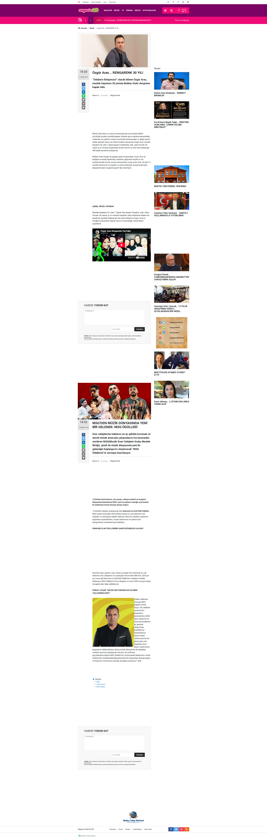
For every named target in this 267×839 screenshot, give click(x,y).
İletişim (127, 829)
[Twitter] (83, 88)
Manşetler (86, 2)
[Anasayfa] (79, 2)
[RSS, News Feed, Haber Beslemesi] (186, 829)
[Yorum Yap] (83, 107)
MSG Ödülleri (101, 687)
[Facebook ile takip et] (171, 829)
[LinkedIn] (83, 92)
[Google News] (104, 95)
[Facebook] (83, 84)
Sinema (129, 10)
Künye (121, 829)
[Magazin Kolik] (89, 10)
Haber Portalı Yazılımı (88, 836)
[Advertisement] (121, 114)
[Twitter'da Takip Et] (178, 2)
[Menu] (165, 11)
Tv (123, 10)
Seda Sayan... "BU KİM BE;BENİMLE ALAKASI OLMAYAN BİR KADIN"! (129, 20)
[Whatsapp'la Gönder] (83, 96)
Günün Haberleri (96, 2)
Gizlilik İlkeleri (137, 829)
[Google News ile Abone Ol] (168, 2)
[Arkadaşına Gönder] (83, 99)
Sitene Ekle (112, 2)
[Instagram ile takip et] (181, 829)
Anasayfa (113, 829)
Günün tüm (182, 20)
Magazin (108, 10)
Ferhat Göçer (101, 684)
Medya (138, 10)
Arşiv (104, 2)
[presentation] (85, 20)
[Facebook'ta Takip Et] (173, 2)
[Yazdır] (83, 103)
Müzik (117, 10)
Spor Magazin (149, 10)
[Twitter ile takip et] (176, 829)
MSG (98, 682)
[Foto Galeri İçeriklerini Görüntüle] (188, 2)
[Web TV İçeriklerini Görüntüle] (183, 2)
